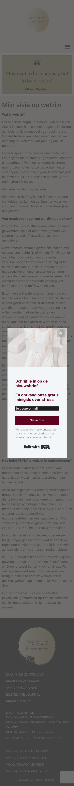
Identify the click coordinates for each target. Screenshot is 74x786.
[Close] (61, 333)
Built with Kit (37, 446)
